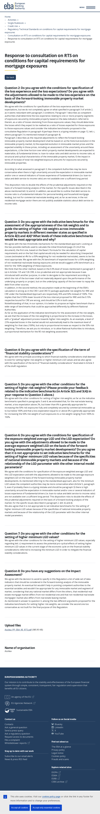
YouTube (59, 733)
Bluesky (58, 724)
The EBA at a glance (61, 746)
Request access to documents (19, 736)
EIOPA (55, 772)
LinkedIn (59, 727)
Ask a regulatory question (17, 733)
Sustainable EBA (24, 710)
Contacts (9, 724)
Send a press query (14, 730)
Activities (12, 19)
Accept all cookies (19, 808)
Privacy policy (58, 749)
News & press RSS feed (16, 759)
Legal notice (57, 753)
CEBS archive (58, 781)
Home (8, 16)
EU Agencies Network (21, 703)
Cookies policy (58, 756)
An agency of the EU (21, 696)
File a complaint (12, 740)
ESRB (54, 778)
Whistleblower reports (16, 743)
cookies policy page (51, 796)
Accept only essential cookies (46, 808)
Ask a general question (16, 727)
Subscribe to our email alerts (19, 756)
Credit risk (13, 26)
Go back (10, 77)
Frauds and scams (60, 759)
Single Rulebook (16, 23)
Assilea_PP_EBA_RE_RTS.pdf (18, 629)
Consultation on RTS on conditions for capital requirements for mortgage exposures (49, 35)
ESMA (54, 775)
